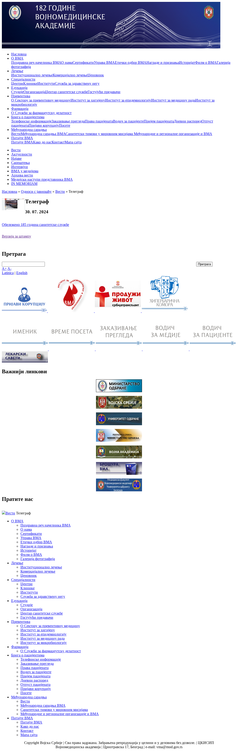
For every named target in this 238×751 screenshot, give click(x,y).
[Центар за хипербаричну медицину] (165, 311)
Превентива (20, 96)
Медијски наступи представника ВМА (42, 179)
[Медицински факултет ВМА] (119, 490)
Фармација (19, 109)
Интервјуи (19, 167)
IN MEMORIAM (24, 184)
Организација (34, 92)
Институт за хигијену (88, 100)
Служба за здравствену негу (77, 83)
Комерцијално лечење (70, 75)
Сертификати (83, 63)
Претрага (204, 264)
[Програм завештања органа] (118, 311)
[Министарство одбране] (119, 391)
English (21, 273)
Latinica (8, 273)
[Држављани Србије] (119, 349)
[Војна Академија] (119, 457)
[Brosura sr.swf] (119, 474)
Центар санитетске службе (66, 92)
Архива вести (22, 175)
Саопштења (20, 163)
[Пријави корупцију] (25, 311)
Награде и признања (162, 63)
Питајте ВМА (22, 138)
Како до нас (42, 142)
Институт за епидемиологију (128, 100)
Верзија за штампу (16, 236)
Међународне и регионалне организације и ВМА (173, 134)
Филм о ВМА (206, 63)
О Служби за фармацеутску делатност (41, 113)
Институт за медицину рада (173, 100)
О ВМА (17, 58)
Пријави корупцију (44, 125)
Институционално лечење (32, 75)
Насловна (18, 54)
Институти (46, 83)
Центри (17, 83)
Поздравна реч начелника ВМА (36, 63)
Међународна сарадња (29, 130)
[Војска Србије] (119, 407)
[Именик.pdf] (25, 349)
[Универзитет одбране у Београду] (119, 424)
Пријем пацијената (159, 121)
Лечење (17, 71)
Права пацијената (99, 121)
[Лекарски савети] (25, 361)
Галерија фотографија (37, 559)
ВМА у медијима (24, 171)
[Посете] (72, 349)
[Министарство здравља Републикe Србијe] (119, 440)
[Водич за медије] (166, 349)
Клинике (30, 83)
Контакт (58, 142)
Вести (16, 134)
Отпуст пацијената (35, 684)
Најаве (16, 158)
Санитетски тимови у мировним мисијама (100, 134)
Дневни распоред (188, 121)
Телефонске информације (31, 121)
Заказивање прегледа (68, 121)
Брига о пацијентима (27, 117)
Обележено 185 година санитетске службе (35, 225)
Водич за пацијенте (128, 121)
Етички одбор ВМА (130, 63)
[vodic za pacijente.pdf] (213, 349)
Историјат (187, 63)
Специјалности (23, 79)
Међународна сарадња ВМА (43, 134)
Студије (17, 92)
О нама (67, 63)
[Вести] (71, 311)
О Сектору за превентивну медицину (41, 100)
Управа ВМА (104, 63)
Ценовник (96, 75)
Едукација (19, 88)
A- (9, 269)
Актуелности (21, 154)
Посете (64, 125)
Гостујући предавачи (104, 92)
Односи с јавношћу (36, 192)
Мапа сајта (73, 142)
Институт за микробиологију (43, 643)
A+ (4, 269)
